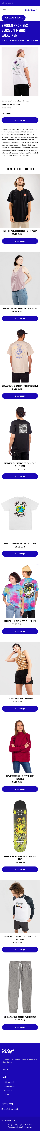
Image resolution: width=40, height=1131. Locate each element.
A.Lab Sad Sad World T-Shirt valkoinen (20, 543)
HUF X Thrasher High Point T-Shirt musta (20, 231)
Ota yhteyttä (18, 1124)
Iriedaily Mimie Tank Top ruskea (20, 698)
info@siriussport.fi (7, 3)
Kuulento (9, 1090)
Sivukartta (28, 1127)
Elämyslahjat (10, 1086)
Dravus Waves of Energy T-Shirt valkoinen (20, 385)
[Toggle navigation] (4, 10)
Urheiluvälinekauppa (14, 18)
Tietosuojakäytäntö (15, 1127)
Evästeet (28, 1124)
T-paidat (26, 101)
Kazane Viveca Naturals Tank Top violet (20, 308)
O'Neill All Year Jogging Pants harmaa (20, 1017)
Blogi (7, 1095)
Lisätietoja (20, 120)
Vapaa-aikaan (16, 101)
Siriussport (9, 1082)
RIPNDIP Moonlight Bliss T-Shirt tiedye (20, 621)
